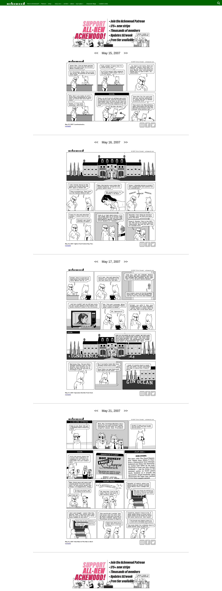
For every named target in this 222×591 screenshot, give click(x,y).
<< (96, 53)
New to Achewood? (33, 3)
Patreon (43, 3)
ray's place (79, 3)
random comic (103, 3)
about (72, 3)
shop (49, 3)
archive (66, 3)
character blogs (91, 3)
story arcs (58, 3)
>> (126, 53)
